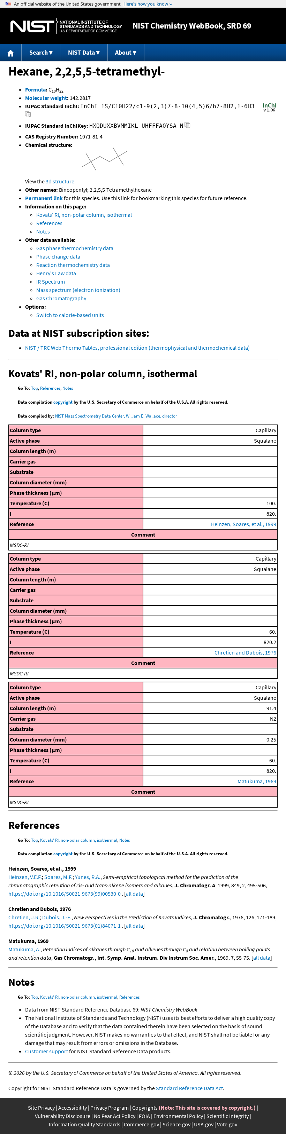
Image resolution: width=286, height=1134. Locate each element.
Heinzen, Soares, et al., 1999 (243, 524)
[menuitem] (11, 52)
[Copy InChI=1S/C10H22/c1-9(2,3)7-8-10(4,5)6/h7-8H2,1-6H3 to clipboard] (28, 116)
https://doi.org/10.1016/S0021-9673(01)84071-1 (64, 925)
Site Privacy (41, 1107)
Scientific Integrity (227, 1115)
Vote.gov (227, 1124)
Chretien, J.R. (24, 917)
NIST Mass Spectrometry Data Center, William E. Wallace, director (116, 416)
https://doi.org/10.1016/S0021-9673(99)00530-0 (64, 893)
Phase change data (58, 256)
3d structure (60, 181)
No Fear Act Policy (114, 1115)
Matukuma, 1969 (257, 781)
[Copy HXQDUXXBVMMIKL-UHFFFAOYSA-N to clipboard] (187, 126)
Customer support (46, 1051)
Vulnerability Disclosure (62, 1115)
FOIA (144, 1115)
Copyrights (145, 1107)
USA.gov (203, 1124)
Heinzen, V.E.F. (25, 876)
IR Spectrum (50, 281)
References (49, 223)
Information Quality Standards (84, 1124)
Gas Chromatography (61, 298)
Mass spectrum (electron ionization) (78, 289)
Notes (43, 231)
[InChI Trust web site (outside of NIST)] (270, 111)
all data (134, 893)
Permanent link (44, 198)
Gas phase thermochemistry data (74, 248)
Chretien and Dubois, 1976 (245, 652)
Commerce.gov (141, 1124)
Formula (35, 89)
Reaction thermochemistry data (73, 264)
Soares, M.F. (58, 876)
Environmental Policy (178, 1115)
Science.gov (176, 1124)
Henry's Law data (56, 273)
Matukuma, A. (24, 949)
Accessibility (72, 1107)
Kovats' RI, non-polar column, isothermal (84, 214)
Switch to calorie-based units (70, 314)
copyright (63, 402)
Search (38, 52)
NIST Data (81, 52)
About (123, 52)
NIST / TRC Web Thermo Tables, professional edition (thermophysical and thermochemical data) (137, 347)
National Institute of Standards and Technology (66, 26)
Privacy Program (109, 1107)
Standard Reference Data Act (189, 1088)
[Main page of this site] (11, 52)
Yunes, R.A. (87, 876)
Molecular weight (46, 97)
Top (34, 388)
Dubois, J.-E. (57, 917)
